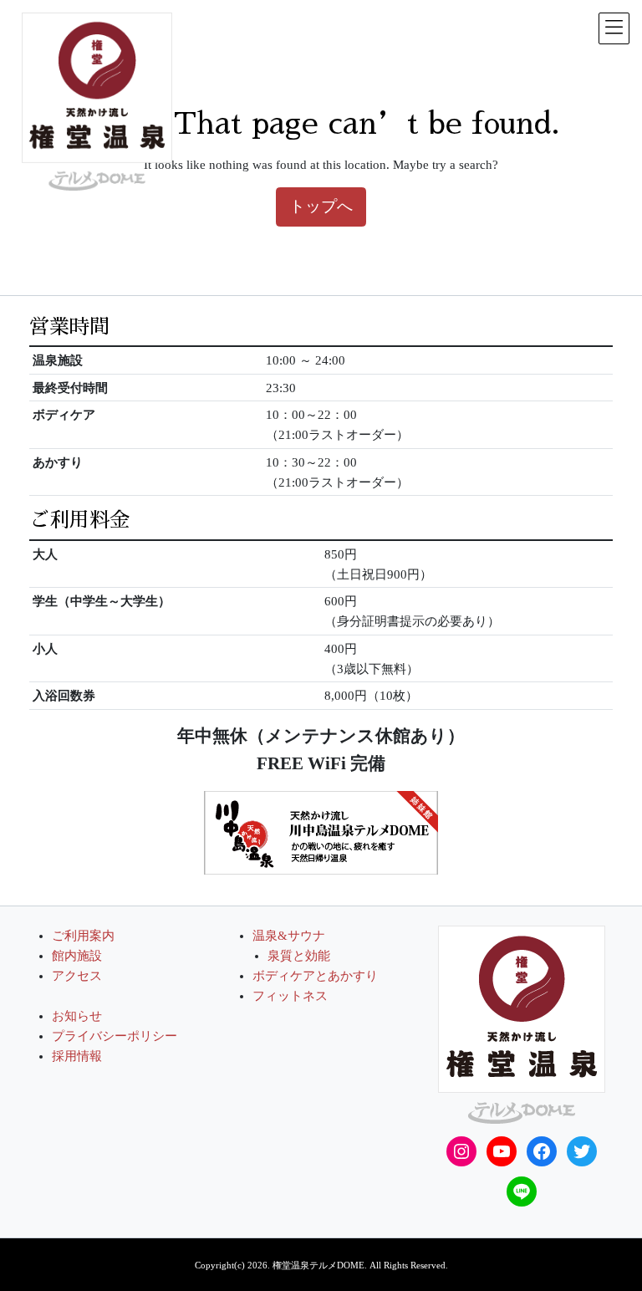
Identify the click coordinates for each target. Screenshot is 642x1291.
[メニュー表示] (614, 28)
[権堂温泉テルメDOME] (97, 102)
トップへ (321, 206)
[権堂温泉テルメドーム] (521, 1023)
